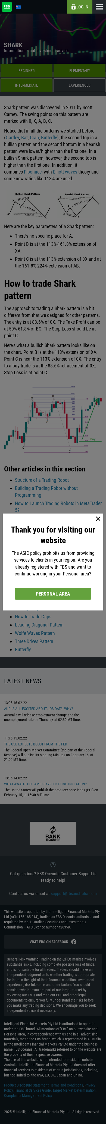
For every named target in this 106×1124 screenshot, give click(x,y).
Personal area (53, 594)
